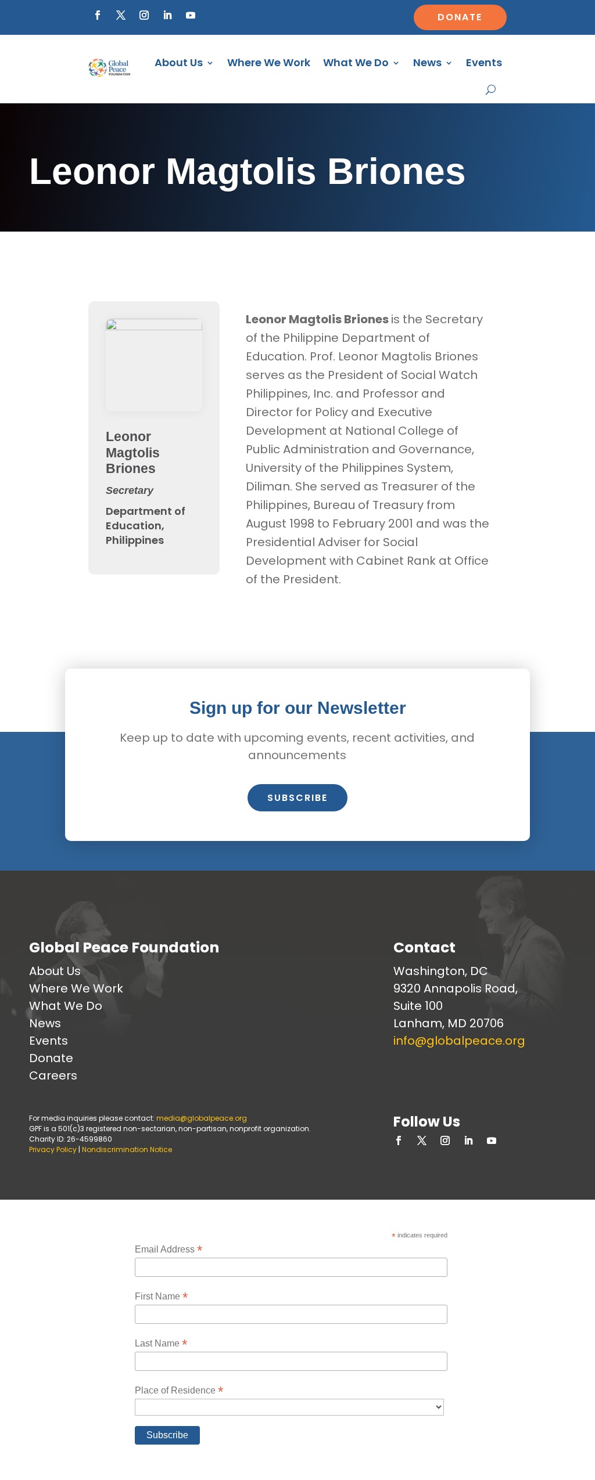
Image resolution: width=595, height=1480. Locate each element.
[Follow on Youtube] (190, 15)
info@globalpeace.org (459, 1041)
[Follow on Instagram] (144, 15)
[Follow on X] (121, 15)
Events (484, 62)
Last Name (161, 1343)
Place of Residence (179, 1390)
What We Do (356, 62)
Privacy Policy (53, 1149)
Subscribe (297, 797)
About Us (179, 62)
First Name (161, 1296)
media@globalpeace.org (201, 1118)
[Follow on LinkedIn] (167, 15)
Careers (53, 1075)
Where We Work (268, 62)
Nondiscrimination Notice (127, 1149)
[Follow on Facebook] (97, 15)
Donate (460, 17)
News (427, 62)
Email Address (168, 1249)
